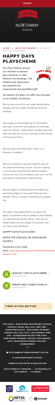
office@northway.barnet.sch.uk (29, 352)
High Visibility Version (17, 369)
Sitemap (36, 372)
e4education (38, 363)
